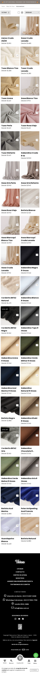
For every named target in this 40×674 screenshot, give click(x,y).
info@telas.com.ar (22, 608)
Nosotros (20, 578)
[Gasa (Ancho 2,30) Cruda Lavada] (29, 26)
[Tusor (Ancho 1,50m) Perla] (10, 113)
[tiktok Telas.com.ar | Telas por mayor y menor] (23, 619)
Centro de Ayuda (20, 575)
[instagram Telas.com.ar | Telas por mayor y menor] (16, 619)
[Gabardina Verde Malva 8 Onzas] (10, 466)
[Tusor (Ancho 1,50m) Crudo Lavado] (29, 56)
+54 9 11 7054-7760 (30, 600)
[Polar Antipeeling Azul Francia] (29, 496)
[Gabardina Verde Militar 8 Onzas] (29, 345)
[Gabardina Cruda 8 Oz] (29, 140)
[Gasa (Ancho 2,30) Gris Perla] (10, 170)
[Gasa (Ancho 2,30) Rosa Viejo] (10, 198)
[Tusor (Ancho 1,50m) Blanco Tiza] (10, 56)
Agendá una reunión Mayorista (20, 581)
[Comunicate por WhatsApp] (35, 655)
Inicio (3, 6)
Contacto (20, 572)
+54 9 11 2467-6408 (29, 596)
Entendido (34, 670)
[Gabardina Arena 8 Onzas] (10, 345)
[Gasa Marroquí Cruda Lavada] (29, 225)
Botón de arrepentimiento (20, 644)
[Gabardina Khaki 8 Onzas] (29, 406)
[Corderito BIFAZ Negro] (10, 315)
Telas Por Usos (10, 6)
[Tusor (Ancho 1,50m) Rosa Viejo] (29, 113)
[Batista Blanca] (29, 198)
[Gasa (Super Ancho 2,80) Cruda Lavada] (10, 255)
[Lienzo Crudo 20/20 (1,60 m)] (10, 26)
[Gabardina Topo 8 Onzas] (29, 315)
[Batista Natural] (29, 526)
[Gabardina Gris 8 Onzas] (29, 466)
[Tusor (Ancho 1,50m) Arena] (10, 86)
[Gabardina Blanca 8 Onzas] (29, 285)
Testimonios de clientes (20, 584)
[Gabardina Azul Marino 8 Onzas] (10, 376)
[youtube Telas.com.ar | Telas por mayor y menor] (19, 619)
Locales (20, 569)
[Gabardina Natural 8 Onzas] (29, 376)
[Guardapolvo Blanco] (10, 526)
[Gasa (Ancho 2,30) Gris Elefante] (29, 170)
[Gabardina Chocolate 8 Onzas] (29, 436)
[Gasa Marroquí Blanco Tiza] (10, 225)
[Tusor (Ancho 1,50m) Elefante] (10, 140)
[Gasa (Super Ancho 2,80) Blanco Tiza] (29, 86)
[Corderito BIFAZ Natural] (10, 285)
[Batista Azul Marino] (10, 496)
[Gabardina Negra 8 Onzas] (29, 255)
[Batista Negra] (10, 406)
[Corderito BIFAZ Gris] (10, 436)
